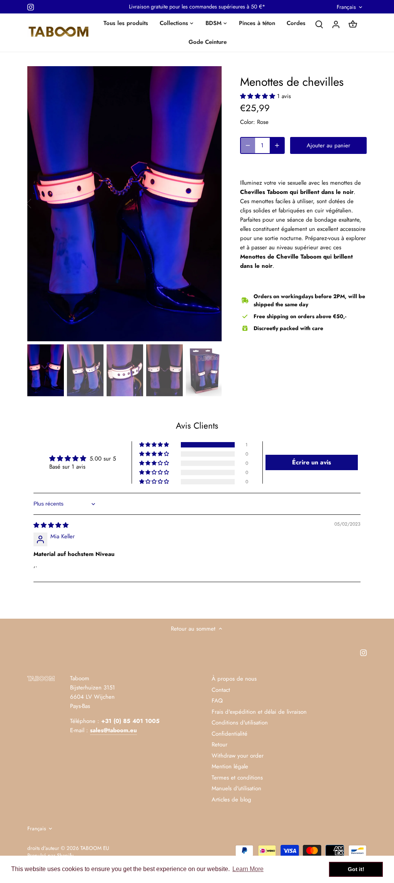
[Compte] (335, 24)
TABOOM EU (94, 848)
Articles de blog (231, 799)
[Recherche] (319, 24)
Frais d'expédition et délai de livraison (259, 712)
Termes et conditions (237, 777)
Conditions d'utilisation (240, 722)
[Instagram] (30, 7)
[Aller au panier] (352, 24)
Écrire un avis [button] (311, 462)
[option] (124, 203)
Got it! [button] (356, 869)
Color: (247, 122)
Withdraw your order (238, 755)
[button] (258, 96)
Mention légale (230, 766)
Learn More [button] (248, 869)
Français (346, 7)
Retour (219, 744)
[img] (50, 525)
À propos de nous (234, 678)
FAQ (217, 700)
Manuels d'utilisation (236, 788)
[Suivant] (210, 203)
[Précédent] (39, 203)
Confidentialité (229, 733)
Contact (221, 690)
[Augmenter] (277, 145)
